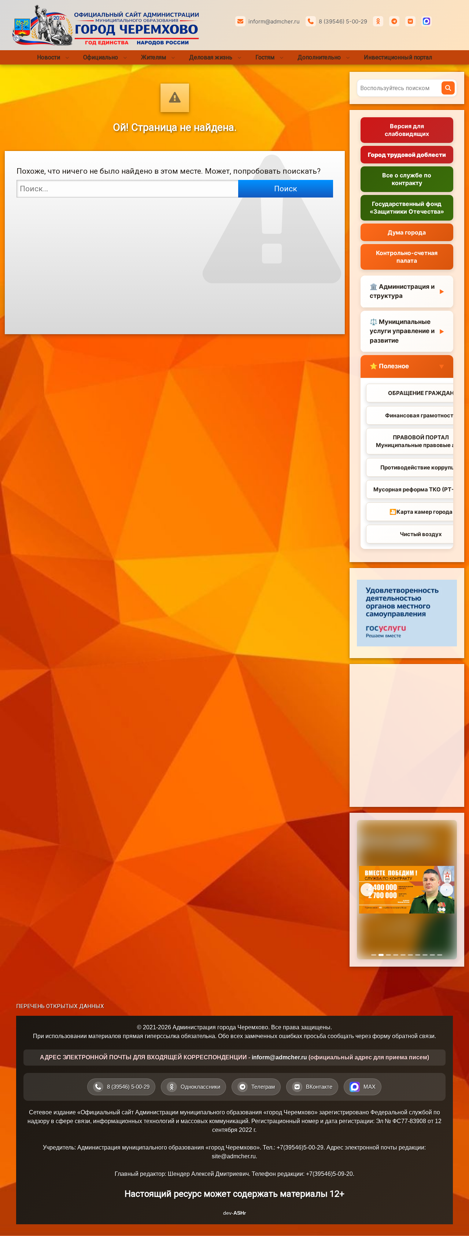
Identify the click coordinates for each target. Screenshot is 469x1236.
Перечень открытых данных (60, 1006)
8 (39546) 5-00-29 (343, 21)
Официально (100, 57)
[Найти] (448, 88)
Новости (48, 57)
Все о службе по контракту (406, 179)
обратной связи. (414, 1036)
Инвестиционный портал (398, 57)
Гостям (264, 57)
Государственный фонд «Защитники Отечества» (407, 207)
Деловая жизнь (210, 57)
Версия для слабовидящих (407, 129)
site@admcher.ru (234, 1156)
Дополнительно (319, 57)
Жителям (153, 57)
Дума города (407, 232)
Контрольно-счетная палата (406, 256)
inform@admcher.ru (274, 21)
